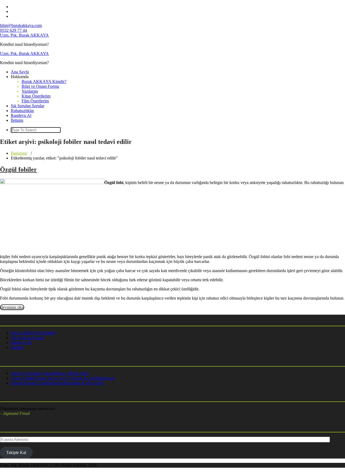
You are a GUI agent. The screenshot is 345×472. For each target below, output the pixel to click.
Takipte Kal (16, 452)
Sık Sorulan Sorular (27, 105)
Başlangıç (19, 153)
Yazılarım (30, 91)
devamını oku (12, 307)
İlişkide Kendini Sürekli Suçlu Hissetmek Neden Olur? (57, 383)
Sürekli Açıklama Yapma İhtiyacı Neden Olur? (50, 373)
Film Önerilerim (35, 101)
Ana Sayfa (20, 72)
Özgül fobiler (18, 169)
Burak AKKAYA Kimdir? (44, 81)
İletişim (17, 120)
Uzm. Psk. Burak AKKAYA (24, 35)
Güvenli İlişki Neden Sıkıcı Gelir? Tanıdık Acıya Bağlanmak (62, 378)
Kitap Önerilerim (36, 96)
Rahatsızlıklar (22, 110)
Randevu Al (21, 115)
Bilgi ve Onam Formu (40, 86)
